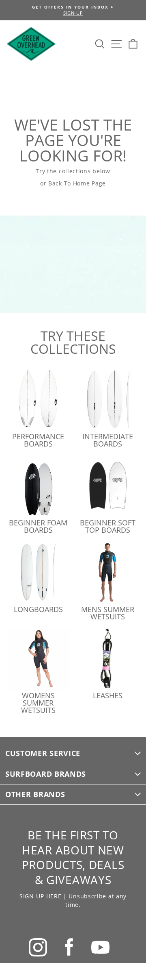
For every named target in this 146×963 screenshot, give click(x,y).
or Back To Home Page (73, 183)
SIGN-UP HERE (40, 896)
